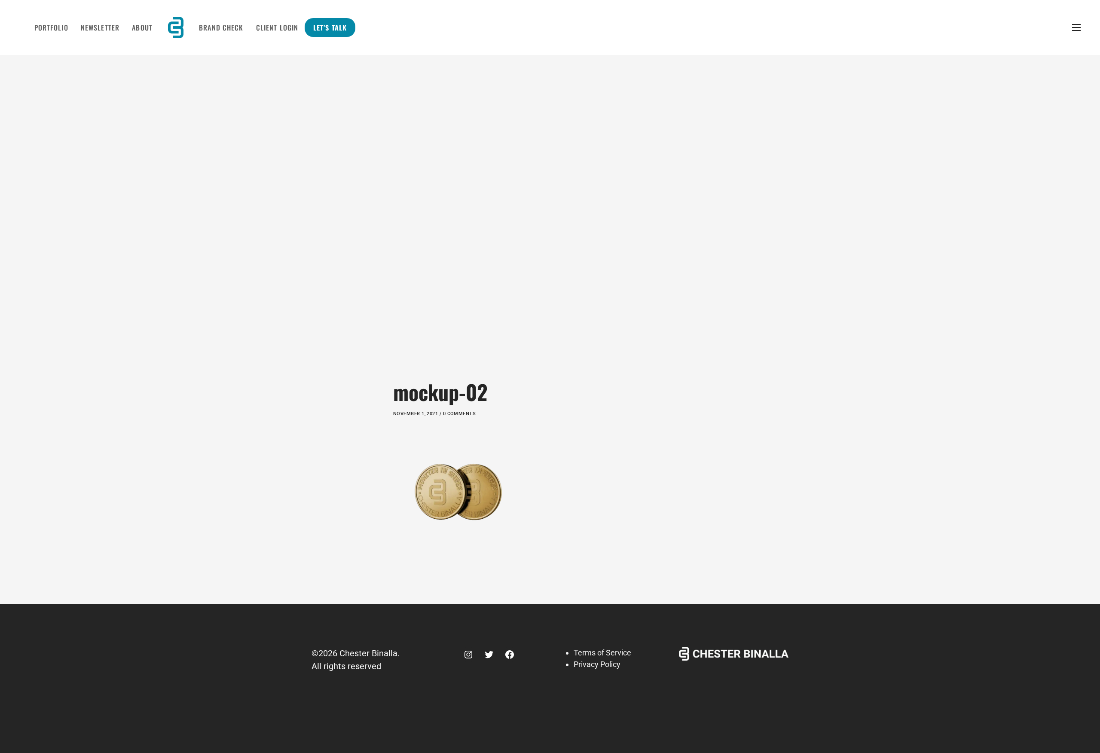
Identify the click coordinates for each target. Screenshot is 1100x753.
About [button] (142, 27)
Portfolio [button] (51, 27)
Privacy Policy (597, 664)
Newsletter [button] (100, 27)
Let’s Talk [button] (330, 27)
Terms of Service (602, 652)
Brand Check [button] (221, 27)
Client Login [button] (277, 27)
